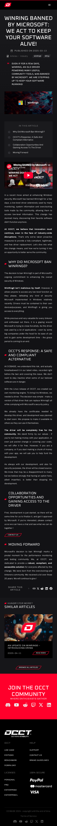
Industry (24, 56)
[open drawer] (49, 5)
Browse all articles (28, 667)
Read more (41, 653)
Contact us (13, 535)
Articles (13, 56)
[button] (37, 56)
